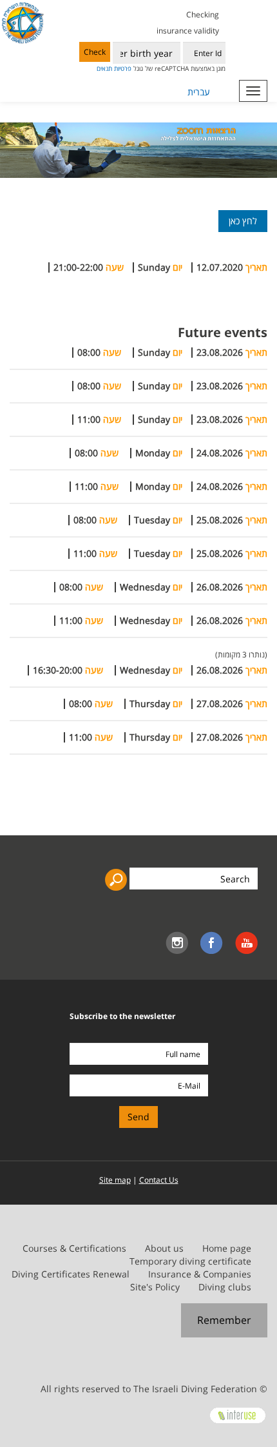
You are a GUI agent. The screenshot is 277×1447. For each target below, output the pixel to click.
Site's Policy (155, 1287)
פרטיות (122, 68)
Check (95, 51)
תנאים (104, 68)
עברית (198, 92)
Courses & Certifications (74, 1248)
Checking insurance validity (188, 22)
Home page (226, 1248)
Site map (115, 1179)
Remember (224, 1320)
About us (164, 1248)
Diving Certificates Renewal (70, 1274)
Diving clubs (224, 1287)
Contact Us (158, 1179)
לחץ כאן (243, 221)
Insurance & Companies (199, 1274)
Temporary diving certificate (190, 1261)
